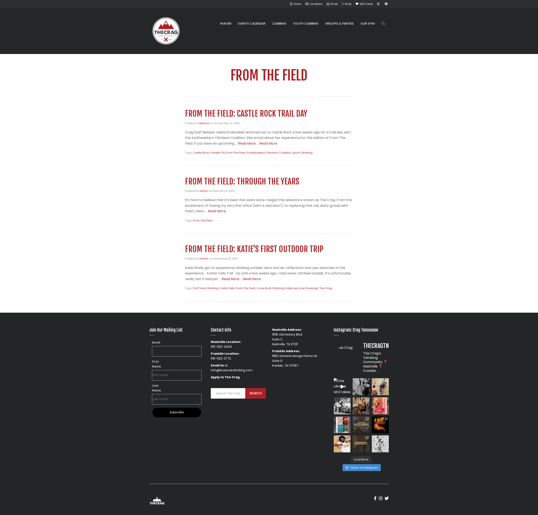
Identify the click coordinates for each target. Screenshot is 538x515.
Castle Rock (201, 153)
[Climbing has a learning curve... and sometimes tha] (361, 386)
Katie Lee (292, 288)
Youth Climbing (305, 23)
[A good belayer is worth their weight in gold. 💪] (380, 386)
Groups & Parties (339, 23)
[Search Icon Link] (383, 24)
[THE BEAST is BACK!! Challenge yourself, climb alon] (380, 424)
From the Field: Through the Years (242, 181)
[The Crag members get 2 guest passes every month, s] (361, 443)
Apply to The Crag (225, 377)
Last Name (156, 388)
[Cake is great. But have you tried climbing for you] (380, 443)
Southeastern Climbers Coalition (269, 153)
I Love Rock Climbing (270, 288)
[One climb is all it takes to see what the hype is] (342, 386)
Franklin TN (217, 153)
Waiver (225, 23)
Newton (204, 123)
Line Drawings (308, 288)
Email (156, 342)
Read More (247, 143)
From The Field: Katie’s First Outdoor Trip (254, 249)
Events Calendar (251, 23)
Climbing (279, 23)
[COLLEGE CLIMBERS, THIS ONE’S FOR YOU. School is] (380, 405)
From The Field (235, 153)
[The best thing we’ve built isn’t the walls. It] (342, 443)
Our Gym (367, 23)
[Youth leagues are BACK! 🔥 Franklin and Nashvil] (342, 424)
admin (203, 191)
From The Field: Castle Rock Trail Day (246, 114)
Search (255, 393)
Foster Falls (227, 288)
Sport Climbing (302, 153)
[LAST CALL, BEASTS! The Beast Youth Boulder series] (361, 405)
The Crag (325, 288)
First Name (156, 364)
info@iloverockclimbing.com (232, 370)
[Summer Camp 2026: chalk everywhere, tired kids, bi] (361, 424)
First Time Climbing (205, 288)
